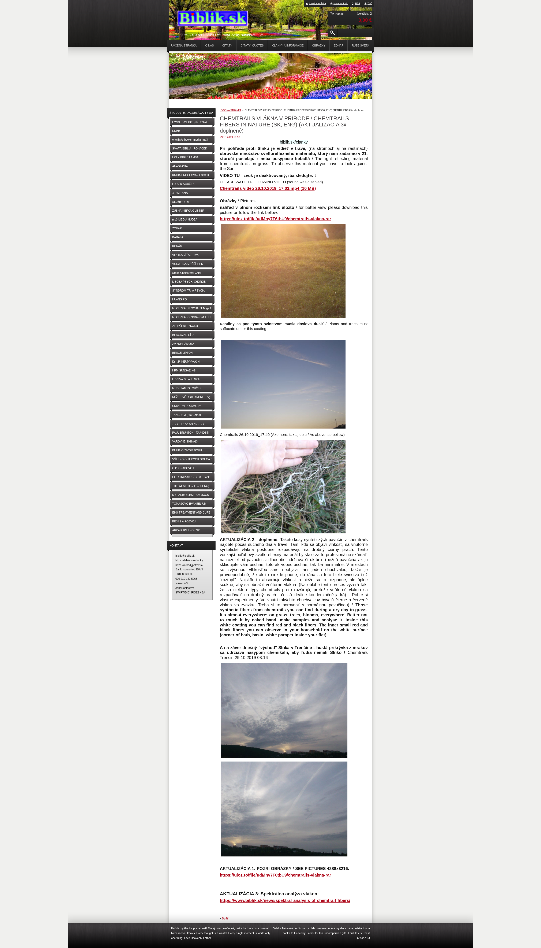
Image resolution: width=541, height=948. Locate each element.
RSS (357, 3)
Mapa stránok (340, 3)
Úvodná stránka (317, 3)
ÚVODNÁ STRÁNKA (230, 110)
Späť (225, 918)
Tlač (369, 3)
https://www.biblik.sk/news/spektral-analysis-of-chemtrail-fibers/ (285, 900)
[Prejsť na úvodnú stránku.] (213, 19)
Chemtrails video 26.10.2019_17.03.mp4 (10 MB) (268, 188)
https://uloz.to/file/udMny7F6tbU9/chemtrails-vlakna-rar (275, 218)
